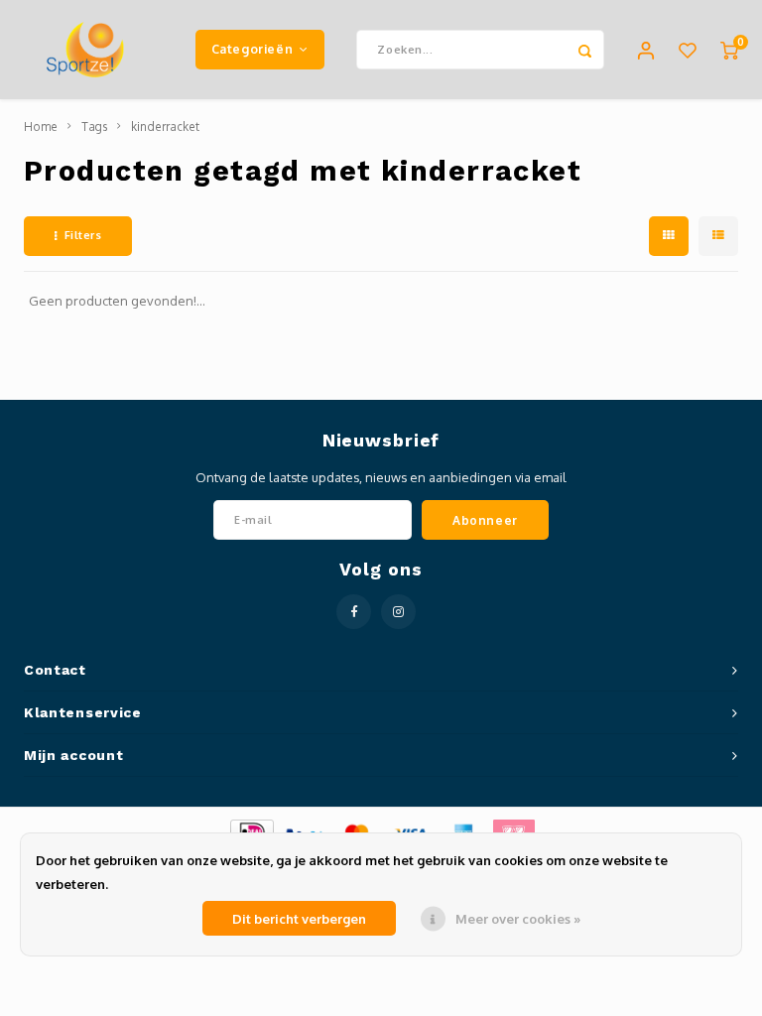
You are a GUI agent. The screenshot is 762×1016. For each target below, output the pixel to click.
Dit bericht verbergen (299, 919)
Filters (83, 235)
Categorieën (252, 49)
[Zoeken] (584, 49)
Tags (94, 126)
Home (41, 126)
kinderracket (165, 126)
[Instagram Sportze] (398, 611)
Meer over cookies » (517, 919)
